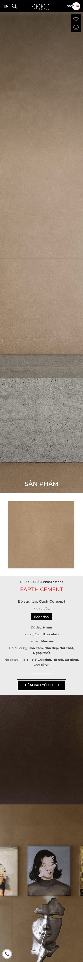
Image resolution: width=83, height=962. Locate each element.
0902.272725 (7, 954)
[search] (14, 6)
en (6, 6)
